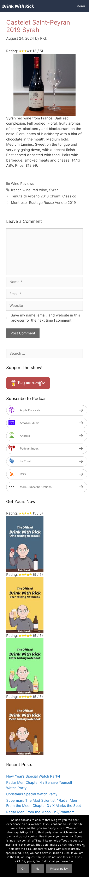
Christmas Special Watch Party (31, 794)
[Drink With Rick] (18, 6)
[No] (84, 846)
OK (23, 868)
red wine (39, 190)
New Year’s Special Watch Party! (33, 776)
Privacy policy (59, 868)
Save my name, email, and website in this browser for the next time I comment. (45, 318)
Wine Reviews (22, 184)
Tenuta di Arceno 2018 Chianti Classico (43, 196)
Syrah (54, 190)
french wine (20, 190)
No (38, 868)
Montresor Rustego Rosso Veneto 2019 (43, 203)
